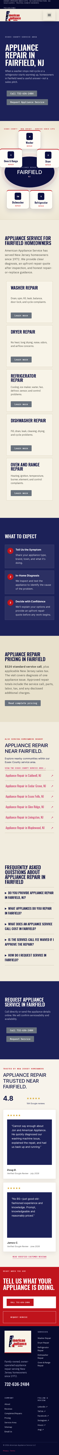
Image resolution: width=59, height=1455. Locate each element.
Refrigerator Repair (43, 1349)
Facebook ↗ (43, 1415)
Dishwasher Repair (43, 1356)
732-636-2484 (9, 8)
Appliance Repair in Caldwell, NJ (29, 775)
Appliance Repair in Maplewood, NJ (29, 827)
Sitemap (8, 1427)
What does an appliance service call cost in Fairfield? (28, 926)
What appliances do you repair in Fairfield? (28, 910)
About (7, 1404)
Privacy (6, 1451)
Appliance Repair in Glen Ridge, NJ (29, 806)
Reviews (8, 1408)
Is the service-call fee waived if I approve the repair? (29, 942)
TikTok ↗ (42, 1411)
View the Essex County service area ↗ (25, 768)
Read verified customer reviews (30, 1256)
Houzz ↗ (42, 1425)
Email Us (8, 1431)
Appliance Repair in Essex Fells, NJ (29, 796)
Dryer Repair (43, 1342)
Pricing (8, 1418)
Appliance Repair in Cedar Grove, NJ (29, 786)
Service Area (10, 1422)
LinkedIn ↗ (43, 1406)
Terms (12, 1451)
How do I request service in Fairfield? (25, 957)
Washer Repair (44, 1338)
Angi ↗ (41, 1429)
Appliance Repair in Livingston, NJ (29, 817)
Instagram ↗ (43, 1420)
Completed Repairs (13, 1413)
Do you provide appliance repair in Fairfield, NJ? (29, 895)
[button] (49, 15)
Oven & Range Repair (44, 1364)
